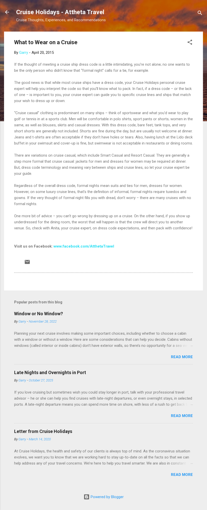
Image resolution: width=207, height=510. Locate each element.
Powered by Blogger (107, 497)
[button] (190, 43)
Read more (182, 357)
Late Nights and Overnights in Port (50, 372)
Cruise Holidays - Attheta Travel (60, 12)
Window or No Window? (38, 313)
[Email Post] (27, 263)
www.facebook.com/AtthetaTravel (84, 246)
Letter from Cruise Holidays (43, 431)
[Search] (200, 13)
